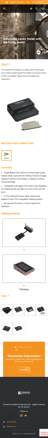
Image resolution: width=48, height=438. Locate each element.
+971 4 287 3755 (37, 2)
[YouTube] (25, 415)
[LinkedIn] (21, 415)
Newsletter (24, 370)
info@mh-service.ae (17, 2)
